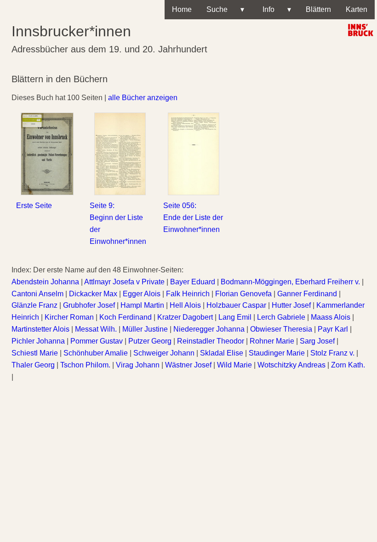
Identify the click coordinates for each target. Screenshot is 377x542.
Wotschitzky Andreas (291, 365)
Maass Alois (330, 317)
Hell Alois (185, 305)
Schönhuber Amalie (95, 353)
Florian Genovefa (243, 294)
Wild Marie (234, 365)
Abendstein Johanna (45, 282)
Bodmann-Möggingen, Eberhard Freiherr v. (290, 282)
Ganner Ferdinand (307, 294)
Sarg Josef (317, 341)
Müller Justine (145, 329)
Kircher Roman (69, 317)
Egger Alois (141, 294)
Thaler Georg (33, 365)
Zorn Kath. (348, 365)
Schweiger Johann (163, 353)
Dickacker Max (93, 294)
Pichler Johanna (38, 341)
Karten (356, 9)
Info (275, 9)
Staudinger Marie (277, 353)
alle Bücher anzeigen (142, 98)
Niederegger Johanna (209, 329)
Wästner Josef (188, 365)
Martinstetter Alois (40, 329)
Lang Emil (234, 317)
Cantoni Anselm (37, 294)
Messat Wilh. (96, 329)
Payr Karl (333, 329)
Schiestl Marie (34, 353)
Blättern (318, 9)
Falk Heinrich (188, 294)
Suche (225, 9)
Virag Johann (138, 365)
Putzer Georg (149, 341)
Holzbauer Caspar (236, 305)
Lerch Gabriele (281, 317)
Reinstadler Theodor (210, 341)
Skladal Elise (221, 353)
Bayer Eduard (192, 282)
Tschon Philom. (85, 365)
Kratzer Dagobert (185, 317)
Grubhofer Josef (89, 305)
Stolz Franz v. (332, 353)
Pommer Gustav (96, 341)
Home (182, 9)
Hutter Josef (291, 305)
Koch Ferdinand (125, 317)
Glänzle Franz (34, 305)
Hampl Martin (142, 305)
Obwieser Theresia (281, 329)
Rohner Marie (272, 341)
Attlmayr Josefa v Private (124, 282)
